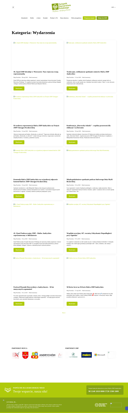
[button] (126, 408)
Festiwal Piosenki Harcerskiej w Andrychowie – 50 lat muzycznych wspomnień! (33, 288)
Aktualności (24, 18)
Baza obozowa (64, 18)
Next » (64, 313)
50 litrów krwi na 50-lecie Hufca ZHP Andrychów (85, 287)
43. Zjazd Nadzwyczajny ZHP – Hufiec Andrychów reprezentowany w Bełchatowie (32, 234)
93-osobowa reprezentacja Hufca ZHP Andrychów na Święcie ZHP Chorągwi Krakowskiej (36, 127)
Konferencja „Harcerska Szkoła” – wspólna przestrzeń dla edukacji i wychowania (88, 127)
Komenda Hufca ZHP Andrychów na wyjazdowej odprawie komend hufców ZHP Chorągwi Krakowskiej (35, 180)
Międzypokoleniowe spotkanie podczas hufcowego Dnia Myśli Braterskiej (90, 180)
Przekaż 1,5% (54, 18)
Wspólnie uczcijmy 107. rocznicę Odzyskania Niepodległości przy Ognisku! (89, 234)
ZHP (112, 7)
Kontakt (45, 18)
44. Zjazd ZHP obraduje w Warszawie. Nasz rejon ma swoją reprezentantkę (35, 73)
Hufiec (32, 18)
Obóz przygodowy (76, 18)
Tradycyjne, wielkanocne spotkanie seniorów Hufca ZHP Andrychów (88, 73)
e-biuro (38, 18)
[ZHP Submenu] (115, 7)
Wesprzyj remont (89, 18)
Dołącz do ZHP (102, 18)
